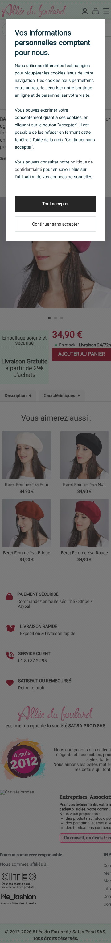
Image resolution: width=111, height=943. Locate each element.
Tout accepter (55, 203)
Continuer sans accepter (55, 224)
